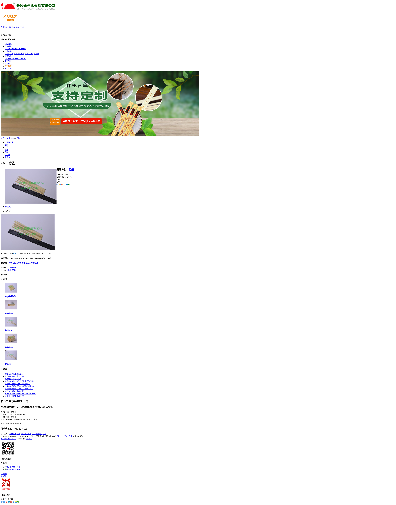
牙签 (19, 54)
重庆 (26, 434)
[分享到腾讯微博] (64, 184)
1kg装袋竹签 (11, 270)
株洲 (29, 434)
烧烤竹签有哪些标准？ (13, 379)
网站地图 (12, 27)
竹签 (22, 54)
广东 (33, 434)
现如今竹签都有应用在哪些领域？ (17, 384)
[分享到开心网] (11, 502)
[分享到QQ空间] (60, 184)
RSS (17, 27)
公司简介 (8, 49)
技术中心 (22, 59)
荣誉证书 (15, 49)
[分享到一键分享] (4, 502)
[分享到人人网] (67, 184)
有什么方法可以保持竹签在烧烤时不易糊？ (20, 394)
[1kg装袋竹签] (11, 292)
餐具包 (36, 54)
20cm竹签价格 (19, 263)
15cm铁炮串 (11, 267)
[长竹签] (11, 360)
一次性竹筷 (9, 54)
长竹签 (8, 364)
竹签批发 (9, 330)
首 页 (3, 138)
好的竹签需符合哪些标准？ (15, 391)
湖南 (11, 434)
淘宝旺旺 (16, 470)
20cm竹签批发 (32, 263)
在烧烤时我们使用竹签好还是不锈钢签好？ (20, 386)
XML (22, 27)
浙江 (40, 434)
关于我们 (8, 46)
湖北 (18, 434)
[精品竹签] (11, 343)
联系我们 (22, 49)
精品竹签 (9, 347)
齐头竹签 (9, 313)
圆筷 (15, 54)
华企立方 (29, 439)
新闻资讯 (8, 56)
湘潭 (37, 434)
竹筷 (58, 436)
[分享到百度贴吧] (13, 502)
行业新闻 (15, 59)
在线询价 (8, 207)
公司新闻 (8, 59)
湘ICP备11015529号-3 (8, 439)
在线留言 (8, 64)
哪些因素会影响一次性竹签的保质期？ (19, 389)
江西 (14, 434)
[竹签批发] (11, 326)
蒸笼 (26, 54)
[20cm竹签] (31, 203)
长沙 (22, 434)
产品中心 (8, 51)
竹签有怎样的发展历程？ (14, 374)
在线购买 (8, 66)
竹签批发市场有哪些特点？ (15, 396)
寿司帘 (30, 54)
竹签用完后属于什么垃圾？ (15, 376)
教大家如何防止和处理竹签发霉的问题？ (20, 381)
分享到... (4, 476)
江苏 (44, 434)
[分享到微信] (69, 184)
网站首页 (8, 44)
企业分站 (4, 27)
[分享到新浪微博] (62, 184)
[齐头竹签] (11, 309)
